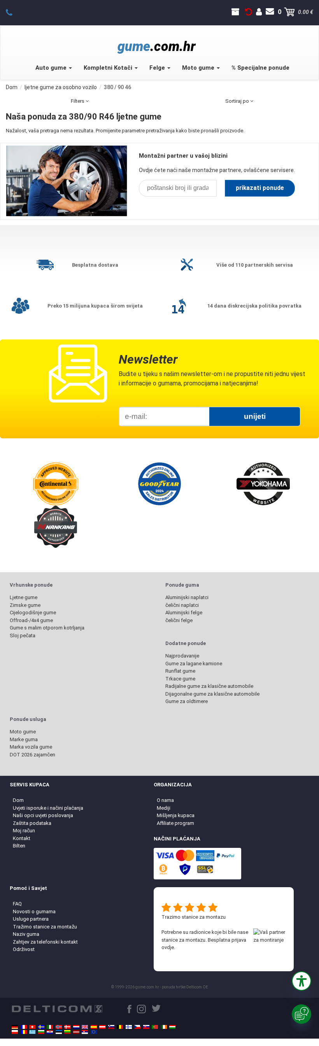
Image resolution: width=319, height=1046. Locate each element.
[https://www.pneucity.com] (155, 1027)
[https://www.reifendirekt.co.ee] (59, 1032)
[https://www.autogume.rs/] (85, 1032)
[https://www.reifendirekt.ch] (32, 1027)
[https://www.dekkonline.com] (59, 1027)
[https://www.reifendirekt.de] (15, 1027)
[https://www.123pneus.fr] (24, 1027)
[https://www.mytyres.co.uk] (85, 1027)
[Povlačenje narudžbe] (248, 12)
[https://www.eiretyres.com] (164, 1027)
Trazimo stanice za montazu (193, 917)
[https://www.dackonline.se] (41, 1027)
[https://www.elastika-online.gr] (32, 1032)
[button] (301, 981)
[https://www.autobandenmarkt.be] (120, 1027)
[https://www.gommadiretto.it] (50, 1027)
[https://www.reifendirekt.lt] (67, 1032)
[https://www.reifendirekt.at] (102, 1027)
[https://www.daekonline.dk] (67, 1027)
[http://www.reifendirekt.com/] (94, 1032)
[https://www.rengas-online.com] (129, 1027)
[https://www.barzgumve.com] (41, 1032)
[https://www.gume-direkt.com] (111, 1027)
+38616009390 (13, 12)
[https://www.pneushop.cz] (137, 1027)
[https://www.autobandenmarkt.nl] (76, 1027)
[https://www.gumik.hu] (172, 1027)
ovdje (167, 947)
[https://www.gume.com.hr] (50, 1032)
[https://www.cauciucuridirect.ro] (24, 1032)
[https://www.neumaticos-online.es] (94, 1027)
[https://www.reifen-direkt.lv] (76, 1032)
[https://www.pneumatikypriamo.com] (146, 1027)
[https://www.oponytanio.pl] (15, 1032)
